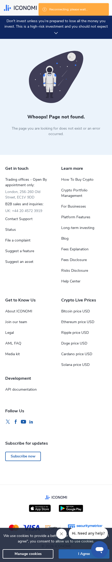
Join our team (16, 321)
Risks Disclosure (74, 270)
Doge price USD (74, 343)
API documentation (21, 389)
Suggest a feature (19, 251)
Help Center (70, 281)
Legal (9, 332)
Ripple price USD (75, 332)
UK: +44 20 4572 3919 (23, 210)
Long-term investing (77, 227)
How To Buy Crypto (77, 179)
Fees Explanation (75, 249)
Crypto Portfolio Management (74, 193)
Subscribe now (23, 456)
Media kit (12, 354)
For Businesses (73, 206)
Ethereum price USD (77, 321)
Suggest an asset (19, 261)
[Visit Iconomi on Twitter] (7, 422)
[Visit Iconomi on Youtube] (23, 422)
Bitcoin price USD (75, 311)
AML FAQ (13, 343)
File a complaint (17, 240)
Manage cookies (28, 553)
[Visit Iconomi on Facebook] (15, 422)
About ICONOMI (18, 311)
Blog (65, 238)
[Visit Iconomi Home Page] (20, 8)
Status (10, 229)
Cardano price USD (76, 354)
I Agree (84, 553)
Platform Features (75, 217)
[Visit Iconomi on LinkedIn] (31, 422)
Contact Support (19, 218)
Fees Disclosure (74, 259)
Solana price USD (75, 364)
